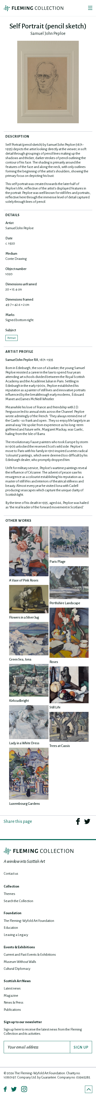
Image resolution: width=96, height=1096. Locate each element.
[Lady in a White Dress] (28, 722)
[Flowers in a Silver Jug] (28, 599)
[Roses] (69, 633)
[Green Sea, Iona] (28, 638)
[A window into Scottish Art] (33, 8)
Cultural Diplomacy (17, 969)
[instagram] (24, 1089)
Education (11, 928)
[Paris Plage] (69, 542)
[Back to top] (88, 1089)
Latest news (12, 988)
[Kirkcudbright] (28, 680)
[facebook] (78, 821)
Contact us (11, 873)
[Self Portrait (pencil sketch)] (48, 82)
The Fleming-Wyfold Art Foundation (29, 921)
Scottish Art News (17, 981)
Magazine (11, 995)
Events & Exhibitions (19, 947)
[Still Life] (69, 684)
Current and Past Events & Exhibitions (30, 954)
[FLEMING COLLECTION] (38, 851)
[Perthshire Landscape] (69, 582)
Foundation (12, 913)
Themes (9, 894)
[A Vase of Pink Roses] (28, 551)
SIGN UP (81, 1047)
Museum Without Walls (20, 962)
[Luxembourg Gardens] (28, 774)
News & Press (13, 1002)
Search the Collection (18, 901)
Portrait (11, 337)
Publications (12, 1010)
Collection (11, 886)
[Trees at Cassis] (69, 727)
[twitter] (87, 821)
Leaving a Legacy (16, 935)
